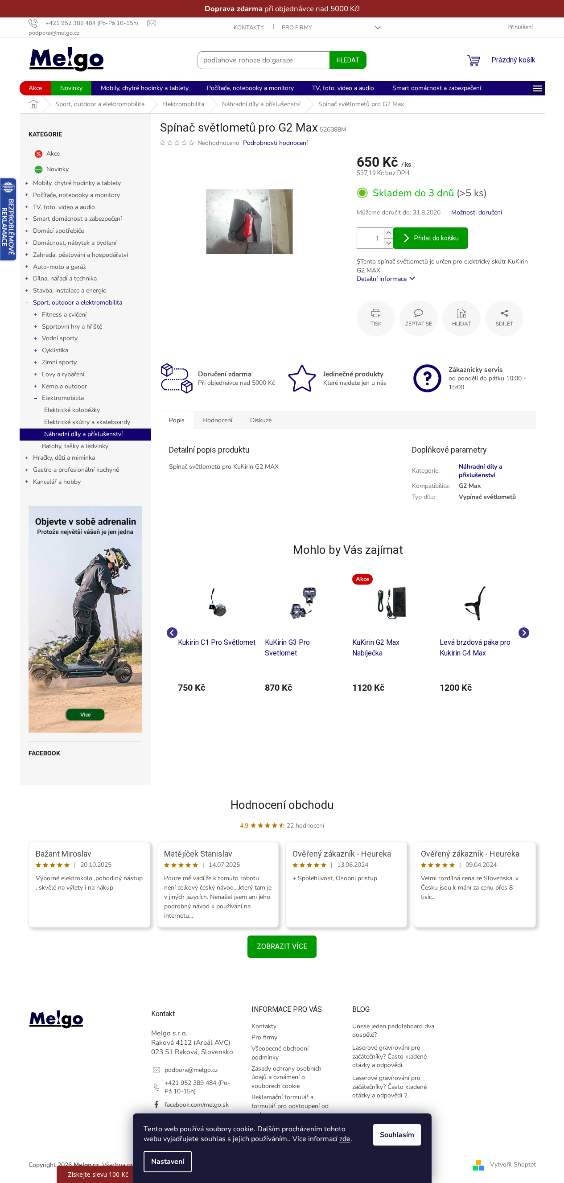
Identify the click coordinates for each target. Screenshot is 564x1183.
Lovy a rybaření (63, 374)
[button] (217, 687)
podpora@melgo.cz (191, 1070)
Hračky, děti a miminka (64, 457)
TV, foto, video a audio (64, 207)
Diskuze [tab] (261, 420)
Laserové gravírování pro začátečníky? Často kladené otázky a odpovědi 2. (389, 1087)
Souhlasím (397, 1135)
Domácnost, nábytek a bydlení (74, 243)
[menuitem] (35, 88)
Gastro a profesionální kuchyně (76, 470)
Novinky (57, 169)
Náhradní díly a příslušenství (83, 434)
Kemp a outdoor (64, 386)
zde (344, 1139)
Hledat (348, 60)
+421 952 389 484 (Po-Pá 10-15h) (197, 1087)
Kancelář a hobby (57, 482)
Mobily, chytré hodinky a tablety (77, 183)
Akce (53, 153)
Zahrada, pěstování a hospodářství (80, 255)
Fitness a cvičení (64, 314)
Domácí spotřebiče (58, 231)
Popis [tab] (177, 420)
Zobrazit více (282, 946)
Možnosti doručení (476, 212)
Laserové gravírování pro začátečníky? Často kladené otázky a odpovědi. (389, 1056)
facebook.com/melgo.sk (197, 1105)
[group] (217, 633)
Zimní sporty (59, 362)
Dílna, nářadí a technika (65, 278)
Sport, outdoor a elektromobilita (77, 302)
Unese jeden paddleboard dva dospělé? (393, 1030)
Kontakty (249, 28)
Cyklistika (55, 350)
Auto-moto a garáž (59, 267)
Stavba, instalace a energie (69, 290)
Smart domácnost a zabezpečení (77, 218)
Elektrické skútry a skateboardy (87, 422)
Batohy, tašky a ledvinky (75, 446)
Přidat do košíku (436, 238)
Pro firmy (297, 28)
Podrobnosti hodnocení (275, 143)
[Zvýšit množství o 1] (388, 233)
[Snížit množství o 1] (388, 243)
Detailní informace (382, 279)
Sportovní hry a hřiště (72, 326)
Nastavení (167, 1162)
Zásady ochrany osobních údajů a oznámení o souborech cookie (286, 1077)
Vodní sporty (60, 338)
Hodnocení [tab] (217, 420)
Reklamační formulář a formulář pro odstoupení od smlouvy (290, 1106)
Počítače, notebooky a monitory (76, 195)
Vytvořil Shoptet (513, 1164)
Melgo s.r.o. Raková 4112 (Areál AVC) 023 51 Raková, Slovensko (192, 1042)
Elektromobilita (63, 398)
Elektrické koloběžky (72, 410)
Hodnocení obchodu (282, 805)
